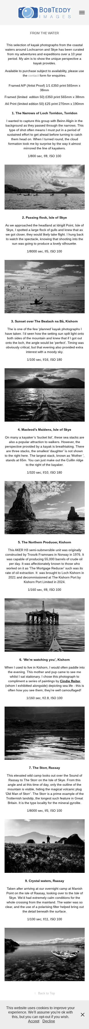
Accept (33, 1021)
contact (33, 75)
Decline (48, 1021)
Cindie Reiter (70, 681)
